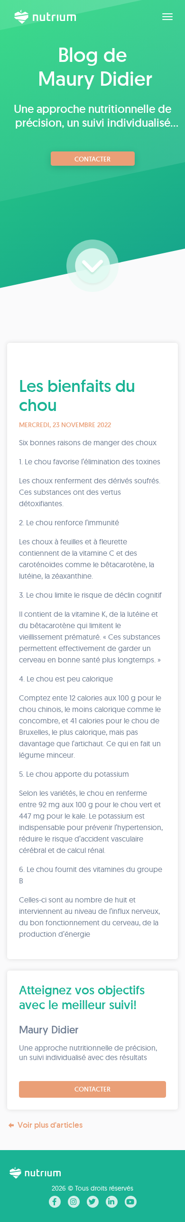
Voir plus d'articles (50, 1125)
